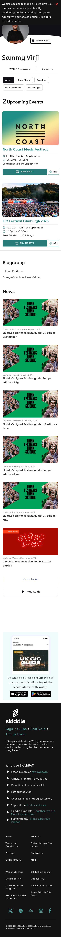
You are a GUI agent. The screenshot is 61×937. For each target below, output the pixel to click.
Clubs (22, 729)
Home (33, 34)
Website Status (14, 871)
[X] (10, 911)
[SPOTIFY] (21, 911)
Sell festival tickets (41, 885)
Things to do (15, 734)
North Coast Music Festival (25, 149)
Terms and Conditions (11, 845)
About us (35, 836)
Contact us (36, 852)
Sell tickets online (40, 871)
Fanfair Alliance (36, 805)
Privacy (9, 852)
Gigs (9, 729)
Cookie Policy (13, 859)
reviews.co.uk (40, 771)
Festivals (38, 729)
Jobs (33, 859)
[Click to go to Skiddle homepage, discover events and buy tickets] (15, 715)
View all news (30, 579)
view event (27, 171)
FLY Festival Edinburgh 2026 (26, 221)
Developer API (13, 878)
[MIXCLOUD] (31, 911)
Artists (43, 34)
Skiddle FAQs (38, 878)
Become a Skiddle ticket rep (15, 897)
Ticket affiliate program (14, 887)
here (48, 16)
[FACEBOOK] (50, 911)
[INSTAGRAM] (41, 911)
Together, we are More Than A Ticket (33, 812)
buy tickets (27, 243)
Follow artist (43, 41)
